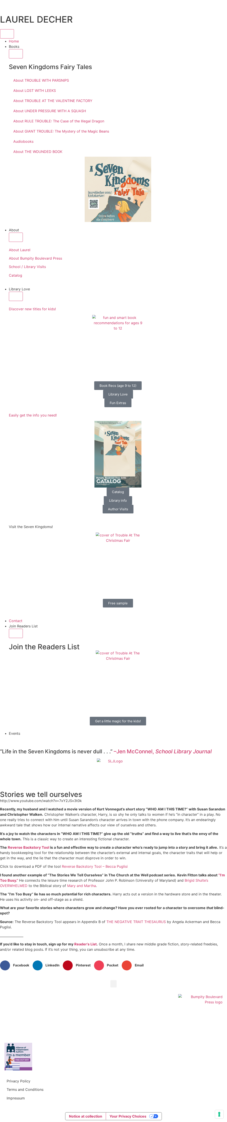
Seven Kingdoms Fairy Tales (50, 67)
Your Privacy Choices (128, 1116)
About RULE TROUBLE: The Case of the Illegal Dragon (58, 121)
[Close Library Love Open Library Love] (16, 296)
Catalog (15, 275)
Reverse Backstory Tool (28, 847)
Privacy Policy (18, 1081)
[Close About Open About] (16, 237)
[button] (16, 965)
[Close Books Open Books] (16, 53)
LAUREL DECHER (36, 19)
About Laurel (19, 250)
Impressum (16, 1098)
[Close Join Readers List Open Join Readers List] (16, 633)
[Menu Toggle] (7, 34)
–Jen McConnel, (163, 751)
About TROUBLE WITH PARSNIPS (41, 80)
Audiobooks (23, 141)
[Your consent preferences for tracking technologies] (219, 1114)
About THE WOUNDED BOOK (37, 151)
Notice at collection (85, 1116)
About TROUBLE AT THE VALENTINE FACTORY (52, 100)
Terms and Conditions (25, 1089)
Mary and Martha (81, 885)
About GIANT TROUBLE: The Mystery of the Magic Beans (61, 131)
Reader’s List (85, 944)
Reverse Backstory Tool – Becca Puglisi (95, 866)
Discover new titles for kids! (32, 309)
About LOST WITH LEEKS (34, 90)
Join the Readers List (44, 646)
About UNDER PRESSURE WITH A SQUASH (49, 111)
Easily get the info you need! (33, 415)
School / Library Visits (27, 266)
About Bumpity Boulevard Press (35, 258)
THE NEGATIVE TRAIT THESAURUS (136, 922)
